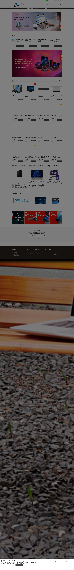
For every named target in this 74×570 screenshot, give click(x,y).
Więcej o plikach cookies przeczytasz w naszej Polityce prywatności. (12, 563)
